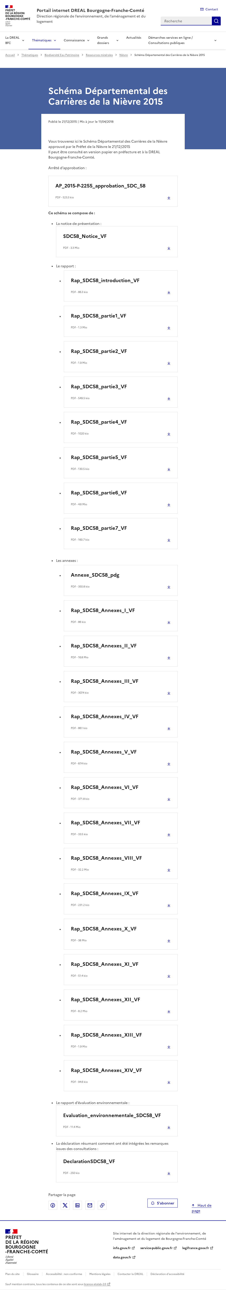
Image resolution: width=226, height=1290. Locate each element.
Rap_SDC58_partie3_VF (99, 386)
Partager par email (89, 1205)
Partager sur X (65, 1205)
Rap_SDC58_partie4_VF (99, 422)
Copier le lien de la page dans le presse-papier (102, 1205)
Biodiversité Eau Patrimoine (62, 55)
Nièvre (123, 55)
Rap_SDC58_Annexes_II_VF (104, 645)
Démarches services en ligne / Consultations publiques (170, 40)
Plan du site (12, 1274)
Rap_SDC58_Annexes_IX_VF (104, 893)
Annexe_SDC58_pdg (95, 575)
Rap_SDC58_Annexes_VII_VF (105, 822)
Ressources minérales (99, 55)
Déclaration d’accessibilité (167, 1274)
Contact (211, 9)
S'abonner (165, 1203)
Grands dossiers (103, 40)
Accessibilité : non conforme (64, 1274)
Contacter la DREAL (130, 1274)
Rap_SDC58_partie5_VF (99, 457)
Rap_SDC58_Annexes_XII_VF (105, 999)
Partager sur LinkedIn (77, 1205)
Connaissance (74, 40)
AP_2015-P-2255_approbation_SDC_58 (100, 185)
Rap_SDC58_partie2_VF (99, 351)
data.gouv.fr (122, 1257)
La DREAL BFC (12, 40)
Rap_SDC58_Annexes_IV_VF (104, 716)
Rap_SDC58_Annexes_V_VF (104, 752)
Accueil (10, 55)
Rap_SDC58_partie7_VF (99, 528)
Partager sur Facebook (52, 1205)
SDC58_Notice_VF (85, 236)
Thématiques (41, 40)
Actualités (133, 37)
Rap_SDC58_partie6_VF (99, 492)
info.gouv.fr (122, 1248)
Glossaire (33, 1274)
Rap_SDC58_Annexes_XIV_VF (106, 1070)
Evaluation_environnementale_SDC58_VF (112, 1115)
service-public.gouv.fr (156, 1248)
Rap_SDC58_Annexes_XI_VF (104, 964)
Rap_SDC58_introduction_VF (105, 280)
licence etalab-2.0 (95, 1284)
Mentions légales (99, 1274)
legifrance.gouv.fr (195, 1248)
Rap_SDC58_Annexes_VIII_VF (106, 858)
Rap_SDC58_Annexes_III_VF (104, 681)
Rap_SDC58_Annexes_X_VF (104, 928)
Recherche (216, 21)
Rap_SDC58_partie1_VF (98, 316)
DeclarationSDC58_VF (89, 1161)
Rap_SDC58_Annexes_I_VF (103, 610)
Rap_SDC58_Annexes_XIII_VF (106, 1035)
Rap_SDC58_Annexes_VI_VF (104, 787)
